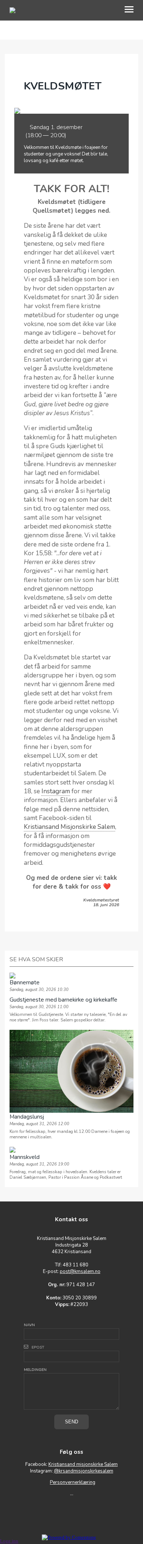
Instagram (55, 791)
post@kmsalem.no (80, 1271)
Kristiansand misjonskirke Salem (83, 1464)
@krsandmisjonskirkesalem (83, 1471)
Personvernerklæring (72, 1482)
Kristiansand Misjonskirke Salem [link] (69, 827)
